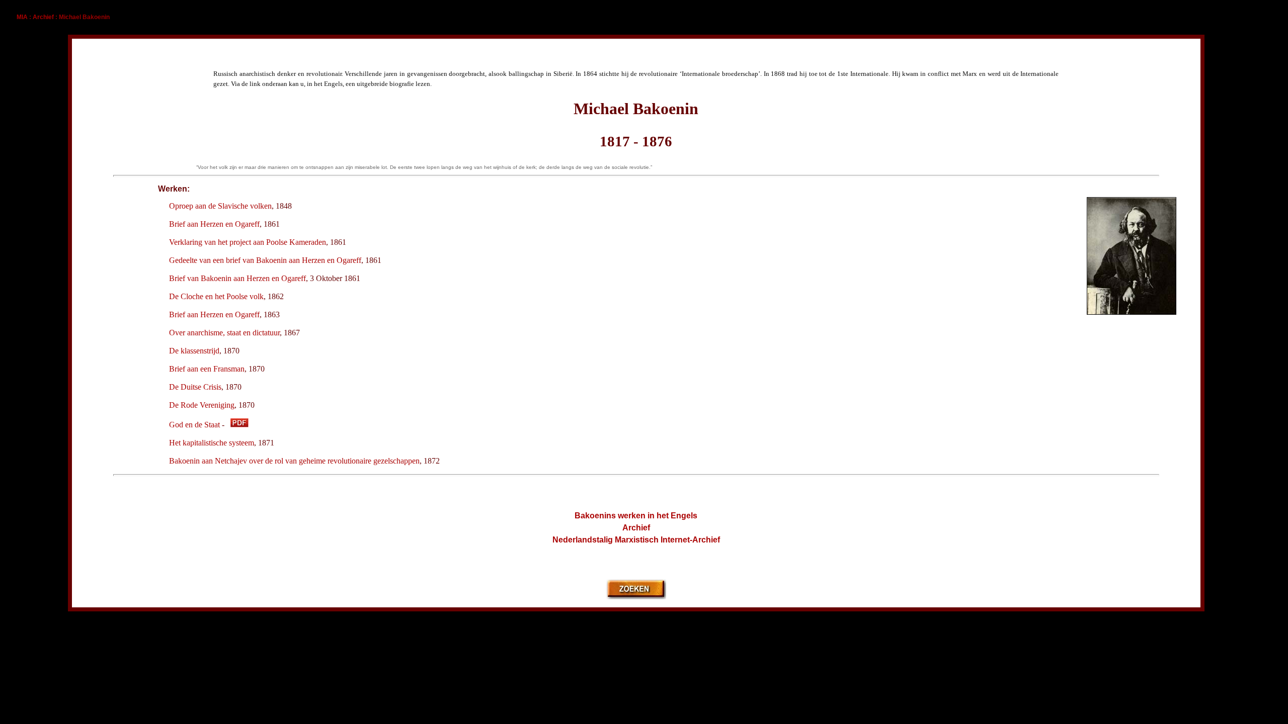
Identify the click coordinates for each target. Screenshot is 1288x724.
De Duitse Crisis (195, 387)
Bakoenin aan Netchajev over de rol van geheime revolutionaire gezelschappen (294, 461)
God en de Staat (194, 424)
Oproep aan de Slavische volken (220, 206)
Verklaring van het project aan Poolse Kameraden (247, 242)
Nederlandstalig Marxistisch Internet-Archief (636, 539)
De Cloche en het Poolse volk (216, 296)
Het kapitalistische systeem (211, 442)
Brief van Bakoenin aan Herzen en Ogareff (237, 278)
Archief (43, 17)
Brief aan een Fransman (207, 369)
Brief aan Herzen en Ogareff (214, 224)
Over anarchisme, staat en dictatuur (224, 332)
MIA (22, 17)
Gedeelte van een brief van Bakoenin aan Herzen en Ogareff (265, 260)
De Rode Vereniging (201, 405)
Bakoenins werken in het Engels (636, 515)
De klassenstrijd (194, 350)
